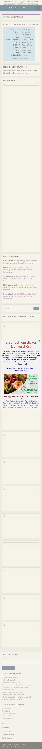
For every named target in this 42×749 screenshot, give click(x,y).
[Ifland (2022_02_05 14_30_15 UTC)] (21, 384)
